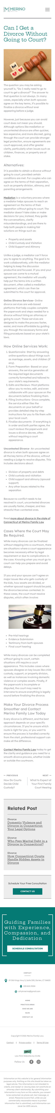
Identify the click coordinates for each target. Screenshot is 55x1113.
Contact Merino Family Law (20, 749)
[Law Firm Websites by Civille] (27, 1053)
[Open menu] (47, 9)
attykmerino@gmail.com (29, 991)
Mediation (9, 197)
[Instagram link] (39, 1062)
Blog (27, 1013)
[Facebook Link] (31, 1062)
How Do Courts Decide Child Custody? (12, 781)
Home (27, 1000)
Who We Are (27, 1009)
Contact (10, 1042)
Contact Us (27, 1017)
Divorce (11, 819)
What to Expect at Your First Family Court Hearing (40, 781)
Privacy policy (25, 1042)
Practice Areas (27, 1005)
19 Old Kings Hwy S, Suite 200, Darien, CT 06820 (29, 980)
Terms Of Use (42, 1042)
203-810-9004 (29, 986)
